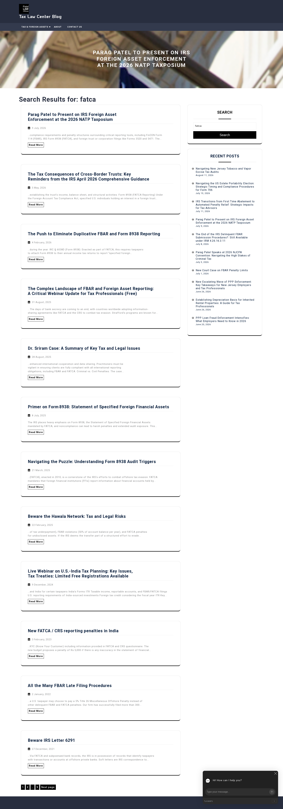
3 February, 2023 (42, 639)
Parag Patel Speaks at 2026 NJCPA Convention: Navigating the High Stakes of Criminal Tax (223, 255)
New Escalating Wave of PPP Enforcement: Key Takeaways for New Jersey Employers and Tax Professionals (224, 285)
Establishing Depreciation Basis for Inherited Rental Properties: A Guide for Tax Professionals (225, 303)
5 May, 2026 (39, 187)
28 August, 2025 (41, 357)
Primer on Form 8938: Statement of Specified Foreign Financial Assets (98, 406)
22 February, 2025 (42, 525)
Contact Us (74, 27)
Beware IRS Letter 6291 (51, 740)
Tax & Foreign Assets (34, 27)
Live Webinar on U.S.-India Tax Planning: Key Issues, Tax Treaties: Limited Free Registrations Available (80, 573)
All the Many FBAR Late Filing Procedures (70, 685)
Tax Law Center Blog (40, 16)
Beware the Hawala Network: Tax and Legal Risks (77, 516)
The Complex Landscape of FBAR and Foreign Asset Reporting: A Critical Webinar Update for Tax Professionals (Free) (91, 291)
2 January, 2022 (41, 694)
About (58, 27)
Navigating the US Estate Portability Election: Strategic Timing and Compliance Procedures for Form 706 (225, 187)
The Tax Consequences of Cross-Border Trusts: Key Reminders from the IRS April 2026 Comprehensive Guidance (88, 177)
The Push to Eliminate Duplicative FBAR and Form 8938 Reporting (94, 234)
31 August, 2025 (41, 302)
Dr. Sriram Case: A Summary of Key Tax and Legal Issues (84, 348)
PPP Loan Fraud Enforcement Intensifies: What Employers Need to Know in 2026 (223, 319)
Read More (36, 144)
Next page (48, 787)
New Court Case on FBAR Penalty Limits (222, 270)
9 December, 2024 (42, 584)
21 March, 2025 (41, 470)
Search (225, 112)
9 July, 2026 (39, 128)
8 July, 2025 (39, 415)
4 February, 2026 (42, 242)
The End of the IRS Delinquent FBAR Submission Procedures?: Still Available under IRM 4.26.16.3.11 (222, 237)
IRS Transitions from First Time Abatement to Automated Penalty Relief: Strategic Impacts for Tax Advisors (225, 205)
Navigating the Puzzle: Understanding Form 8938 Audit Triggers (92, 461)
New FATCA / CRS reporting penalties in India (73, 630)
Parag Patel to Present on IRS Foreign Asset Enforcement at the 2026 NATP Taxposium (72, 117)
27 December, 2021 (43, 749)
